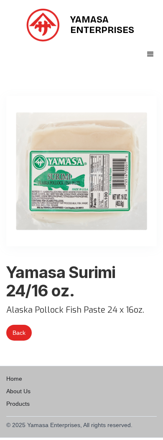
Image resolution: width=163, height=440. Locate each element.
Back (19, 332)
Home (14, 378)
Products (18, 403)
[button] (150, 54)
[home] (45, 25)
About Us (18, 391)
